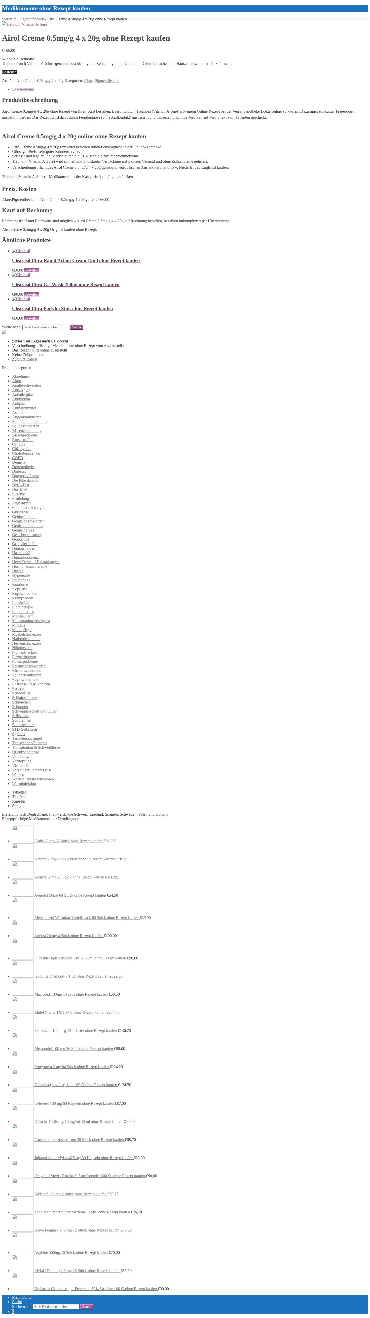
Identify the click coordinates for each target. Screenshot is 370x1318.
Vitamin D (20, 765)
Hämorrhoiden (23, 548)
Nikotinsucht (22, 648)
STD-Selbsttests (25, 729)
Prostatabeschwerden (29, 666)
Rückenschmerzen (26, 670)
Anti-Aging (21, 390)
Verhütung (20, 756)
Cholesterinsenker (26, 453)
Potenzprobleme (25, 661)
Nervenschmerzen (26, 643)
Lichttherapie (22, 607)
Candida (18, 444)
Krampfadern (22, 598)
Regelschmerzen (25, 679)
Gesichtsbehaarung (27, 535)
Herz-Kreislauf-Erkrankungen (36, 562)
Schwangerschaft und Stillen (34, 711)
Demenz (18, 462)
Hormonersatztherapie (29, 566)
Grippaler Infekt (25, 544)
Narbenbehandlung (27, 639)
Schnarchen (21, 702)
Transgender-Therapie (29, 743)
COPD (17, 458)
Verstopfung (21, 761)
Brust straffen (22, 439)
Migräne (18, 625)
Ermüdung (20, 498)
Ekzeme (18, 494)
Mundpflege (21, 630)
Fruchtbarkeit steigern (29, 507)
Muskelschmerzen (26, 634)
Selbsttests (20, 716)
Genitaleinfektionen (27, 525)
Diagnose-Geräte (25, 476)
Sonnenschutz (23, 725)
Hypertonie (21, 575)
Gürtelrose (20, 512)
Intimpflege (21, 580)
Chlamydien (21, 449)
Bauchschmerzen (25, 426)
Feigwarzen (21, 503)
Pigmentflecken (31, 19)
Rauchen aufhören (26, 675)
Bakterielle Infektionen (30, 421)
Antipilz (18, 403)
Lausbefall (20, 602)
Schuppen (20, 707)
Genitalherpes (23, 530)
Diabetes (19, 471)
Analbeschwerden (26, 385)
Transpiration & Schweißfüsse (36, 747)
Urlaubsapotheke (25, 752)
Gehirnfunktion (24, 516)
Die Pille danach (25, 480)
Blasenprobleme (25, 435)
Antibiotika (21, 399)
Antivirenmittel (24, 408)
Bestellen (9, 72)
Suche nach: (11, 327)
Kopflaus (19, 589)
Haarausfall (21, 553)
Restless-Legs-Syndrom (31, 684)
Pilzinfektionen (24, 657)
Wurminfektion (24, 783)
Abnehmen (21, 376)
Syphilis (18, 734)
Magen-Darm (22, 616)
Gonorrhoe (20, 539)
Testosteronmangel (27, 738)
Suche (17, 1302)
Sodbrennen (21, 720)
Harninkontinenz (25, 557)
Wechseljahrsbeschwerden (33, 779)
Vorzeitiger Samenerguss (31, 770)
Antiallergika (22, 394)
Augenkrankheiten (27, 417)
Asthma (18, 412)
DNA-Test (20, 485)
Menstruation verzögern (31, 621)
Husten (17, 571)
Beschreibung (23, 89)
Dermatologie (23, 467)
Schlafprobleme (24, 697)
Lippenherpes (23, 611)
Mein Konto (21, 1297)
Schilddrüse (21, 693)
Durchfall (19, 489)
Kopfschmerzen (24, 593)
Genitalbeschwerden (28, 521)
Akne (88, 80)
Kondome (20, 584)
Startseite (9, 19)
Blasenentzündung (27, 430)
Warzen (18, 774)
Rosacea (18, 688)
